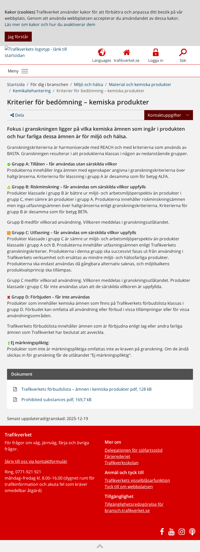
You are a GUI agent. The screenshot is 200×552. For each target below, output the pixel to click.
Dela (19, 115)
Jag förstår (18, 36)
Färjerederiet (117, 456)
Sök (183, 60)
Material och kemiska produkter (140, 84)
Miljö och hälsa (88, 84)
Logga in (155, 60)
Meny (13, 71)
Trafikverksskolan (122, 462)
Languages (101, 60)
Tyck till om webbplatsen (129, 486)
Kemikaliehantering (32, 91)
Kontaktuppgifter (164, 115)
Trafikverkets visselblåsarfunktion (137, 480)
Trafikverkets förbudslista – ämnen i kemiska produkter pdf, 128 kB (86, 389)
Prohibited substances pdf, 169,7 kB (55, 399)
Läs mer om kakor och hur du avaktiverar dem (50, 24)
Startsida (16, 84)
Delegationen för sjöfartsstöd (133, 450)
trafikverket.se (126, 60)
